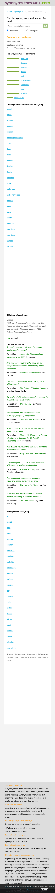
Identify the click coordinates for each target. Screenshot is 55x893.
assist (9, 521)
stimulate (10, 642)
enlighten (10, 573)
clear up (10, 539)
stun (22, 88)
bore (8, 527)
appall (9, 108)
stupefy (10, 240)
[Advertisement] (27, 281)
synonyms (21, 18)
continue (10, 556)
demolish (24, 58)
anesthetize (19, 97)
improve (10, 596)
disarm (9, 171)
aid (8, 516)
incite (9, 602)
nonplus (10, 200)
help (8, 590)
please (9, 613)
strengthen (11, 647)
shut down (11, 229)
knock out (25, 84)
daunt (9, 149)
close (9, 143)
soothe (9, 636)
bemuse (10, 126)
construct (10, 550)
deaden (10, 160)
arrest (9, 114)
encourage (11, 567)
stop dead (11, 234)
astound (10, 120)
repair (9, 625)
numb (9, 206)
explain (10, 584)
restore (10, 630)
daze (9, 154)
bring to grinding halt (15, 137)
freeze (23, 71)
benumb (10, 131)
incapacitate (26, 80)
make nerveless (13, 194)
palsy (9, 212)
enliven (10, 579)
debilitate (10, 166)
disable (24, 67)
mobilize (10, 607)
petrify (9, 217)
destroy (24, 62)
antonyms (35, 18)
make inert (11, 189)
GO (45, 26)
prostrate (10, 223)
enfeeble (10, 177)
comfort (10, 544)
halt (22, 75)
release (10, 619)
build (8, 533)
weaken (24, 93)
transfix (10, 246)
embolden (11, 561)
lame (9, 183)
